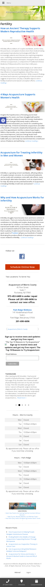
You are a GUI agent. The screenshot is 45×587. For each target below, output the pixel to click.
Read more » (9, 402)
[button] (3, 120)
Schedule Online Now (22, 267)
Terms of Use (26, 566)
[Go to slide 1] (16, 405)
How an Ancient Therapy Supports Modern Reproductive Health (20, 30)
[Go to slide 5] (28, 405)
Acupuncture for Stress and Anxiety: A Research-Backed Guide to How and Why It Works (21, 556)
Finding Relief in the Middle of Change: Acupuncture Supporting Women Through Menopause (21, 539)
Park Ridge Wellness (22, 310)
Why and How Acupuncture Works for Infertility (22, 199)
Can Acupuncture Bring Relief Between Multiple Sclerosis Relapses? (21, 550)
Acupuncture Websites (11, 564)
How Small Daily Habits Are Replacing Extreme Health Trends (23, 518)
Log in (28, 572)
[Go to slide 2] (19, 405)
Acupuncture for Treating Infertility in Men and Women (21, 154)
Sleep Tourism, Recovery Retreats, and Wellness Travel (22, 516)
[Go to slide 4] (25, 405)
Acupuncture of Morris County (17, 329)
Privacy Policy (35, 566)
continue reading (31, 141)
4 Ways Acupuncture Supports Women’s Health (17, 96)
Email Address (11, 354)
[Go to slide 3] (22, 405)
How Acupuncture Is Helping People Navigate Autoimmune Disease (20, 533)
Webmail (17, 572)
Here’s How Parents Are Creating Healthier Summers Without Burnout (23, 514)
